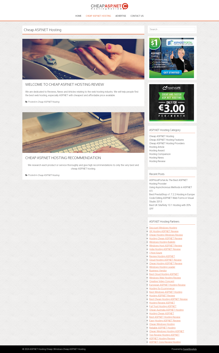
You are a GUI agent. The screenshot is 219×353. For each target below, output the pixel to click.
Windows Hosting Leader (162, 267)
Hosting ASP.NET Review (162, 295)
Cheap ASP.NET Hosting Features (166, 139)
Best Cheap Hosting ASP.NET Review (168, 299)
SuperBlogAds (190, 349)
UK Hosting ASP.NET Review (163, 231)
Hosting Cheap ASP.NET (161, 313)
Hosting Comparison (160, 154)
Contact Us (137, 16)
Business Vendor (158, 270)
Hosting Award (156, 150)
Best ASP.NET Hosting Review (164, 317)
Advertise (120, 16)
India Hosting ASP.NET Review (165, 249)
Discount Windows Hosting (163, 227)
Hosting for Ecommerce (161, 288)
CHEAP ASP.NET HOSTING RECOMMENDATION (63, 157)
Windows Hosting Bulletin (162, 242)
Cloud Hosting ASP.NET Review (165, 259)
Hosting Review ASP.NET (162, 302)
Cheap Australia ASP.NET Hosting (166, 310)
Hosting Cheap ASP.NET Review (165, 238)
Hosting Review (157, 161)
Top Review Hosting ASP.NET (164, 335)
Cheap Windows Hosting (162, 324)
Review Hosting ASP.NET (162, 256)
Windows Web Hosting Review (165, 277)
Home (78, 16)
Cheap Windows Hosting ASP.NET (166, 331)
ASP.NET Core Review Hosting (165, 342)
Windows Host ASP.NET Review (165, 245)
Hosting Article (156, 147)
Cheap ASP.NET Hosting (98, 16)
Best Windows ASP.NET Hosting (165, 292)
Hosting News (156, 157)
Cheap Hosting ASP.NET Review (165, 263)
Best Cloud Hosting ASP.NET (164, 274)
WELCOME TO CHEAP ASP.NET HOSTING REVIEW (64, 84)
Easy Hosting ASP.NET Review (165, 320)
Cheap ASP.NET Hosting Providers (167, 143)
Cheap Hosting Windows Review (166, 234)
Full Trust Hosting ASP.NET (162, 306)
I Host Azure (155, 252)
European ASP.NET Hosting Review (167, 285)
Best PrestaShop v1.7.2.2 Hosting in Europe (172, 194)
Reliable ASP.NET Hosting (162, 327)
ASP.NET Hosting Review (162, 338)
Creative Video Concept (161, 281)
